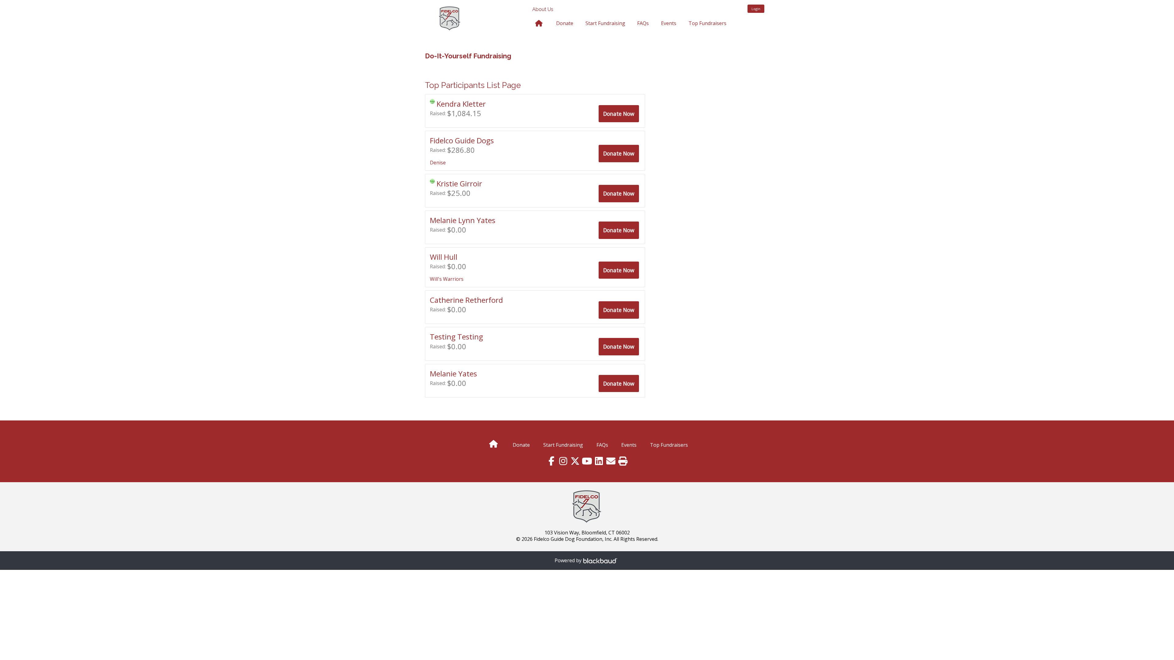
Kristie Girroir (459, 183)
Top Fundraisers (707, 23)
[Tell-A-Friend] (611, 461)
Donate (564, 23)
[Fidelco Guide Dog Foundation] (467, 15)
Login (755, 8)
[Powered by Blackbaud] (601, 560)
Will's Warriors (446, 279)
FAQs (643, 23)
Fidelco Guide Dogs (462, 140)
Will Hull (443, 257)
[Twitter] (575, 461)
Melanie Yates (453, 374)
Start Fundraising (605, 23)
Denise (438, 162)
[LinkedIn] (599, 461)
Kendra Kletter (461, 104)
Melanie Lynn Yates (462, 220)
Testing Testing (456, 337)
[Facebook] (551, 461)
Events (668, 23)
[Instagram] (563, 461)
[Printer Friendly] (623, 461)
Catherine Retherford (466, 300)
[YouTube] (587, 461)
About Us (542, 9)
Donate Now (618, 113)
